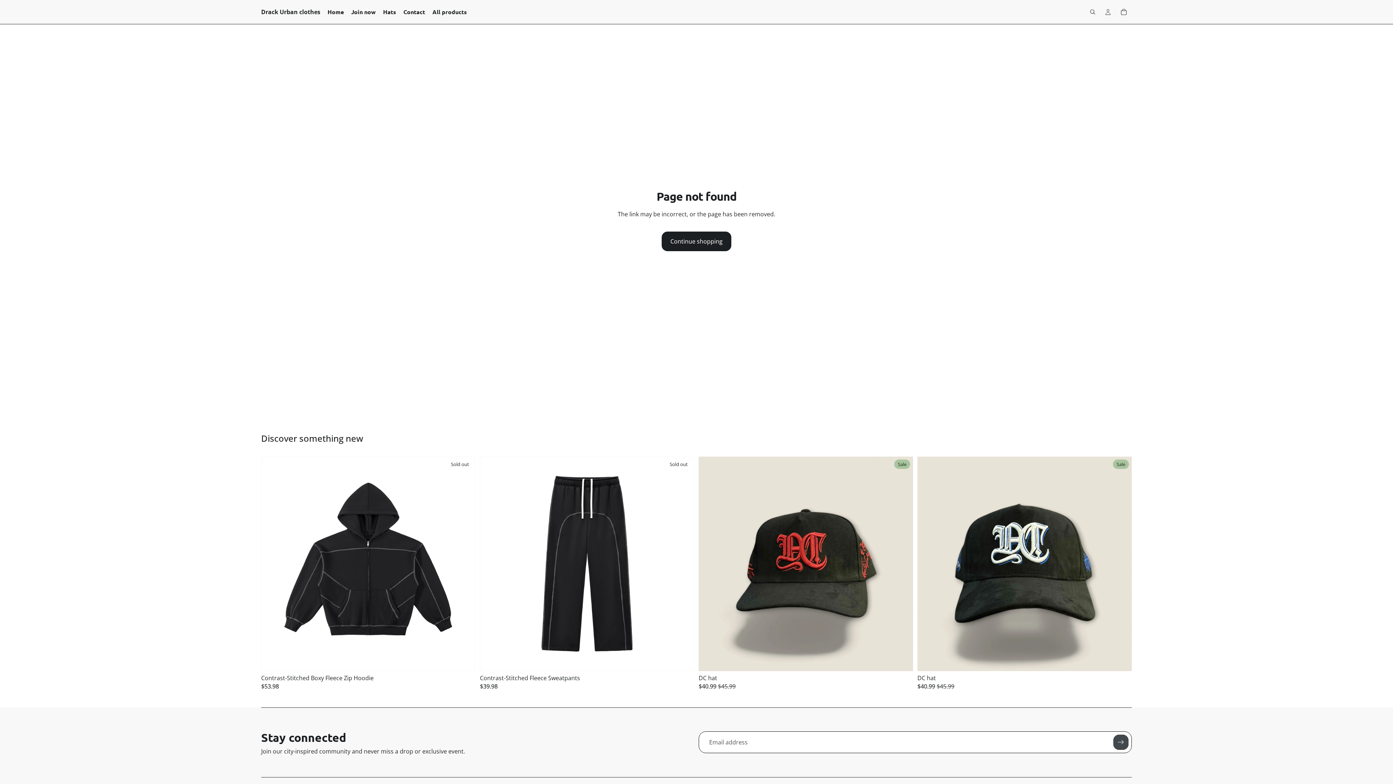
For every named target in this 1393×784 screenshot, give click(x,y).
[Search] (1093, 12)
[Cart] (1124, 12)
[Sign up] (1121, 742)
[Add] (901, 659)
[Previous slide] (272, 564)
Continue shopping (696, 241)
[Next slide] (465, 564)
